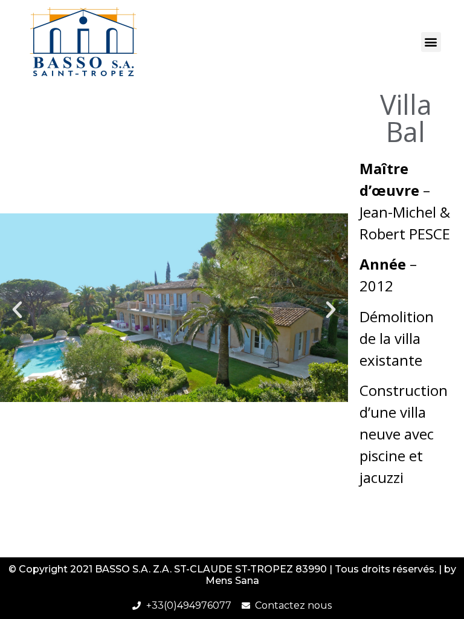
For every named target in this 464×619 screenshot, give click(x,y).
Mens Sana (232, 580)
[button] (431, 42)
